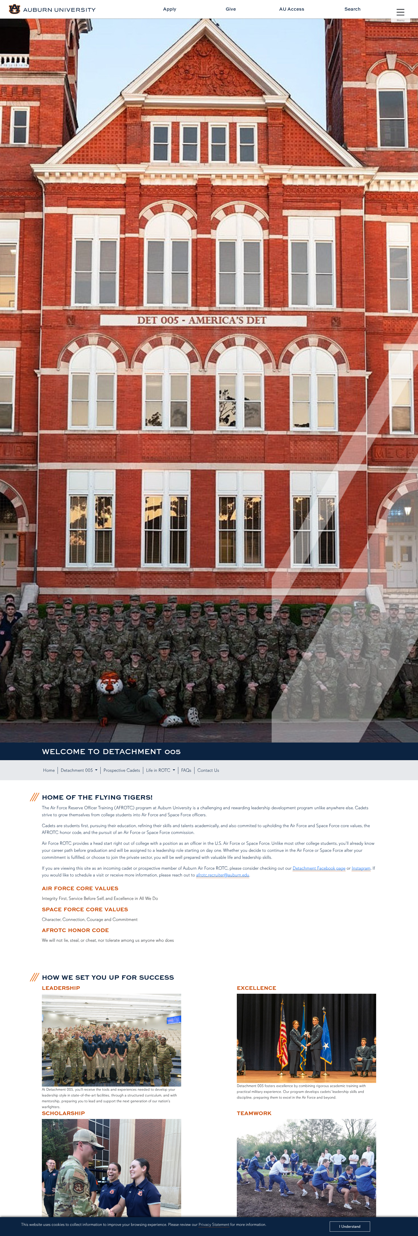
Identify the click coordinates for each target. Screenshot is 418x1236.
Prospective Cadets (122, 770)
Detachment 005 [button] (77, 770)
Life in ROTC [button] (159, 770)
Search (352, 9)
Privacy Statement (214, 1224)
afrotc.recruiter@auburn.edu (222, 875)
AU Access (291, 9)
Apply (169, 9)
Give (231, 9)
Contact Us (208, 770)
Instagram (361, 868)
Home (49, 770)
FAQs (186, 770)
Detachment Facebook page (319, 868)
